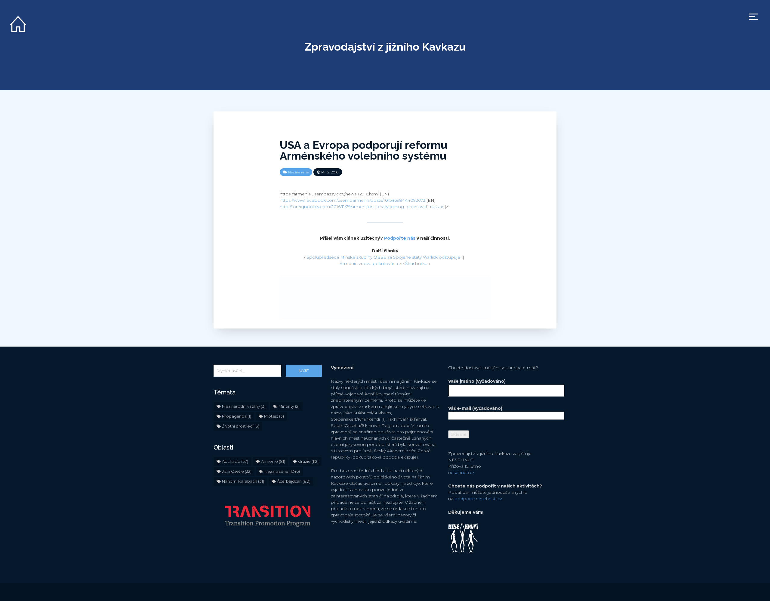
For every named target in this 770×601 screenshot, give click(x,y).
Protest (274, 416)
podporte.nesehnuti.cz (478, 498)
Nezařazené (298, 172)
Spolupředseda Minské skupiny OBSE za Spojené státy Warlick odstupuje (383, 257)
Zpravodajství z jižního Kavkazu (385, 46)
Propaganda (236, 416)
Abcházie (235, 461)
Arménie (273, 461)
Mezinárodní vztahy (244, 406)
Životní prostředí (240, 426)
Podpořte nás (399, 238)
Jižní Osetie (236, 471)
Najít (304, 370)
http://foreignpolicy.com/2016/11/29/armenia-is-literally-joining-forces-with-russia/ (361, 206)
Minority (289, 406)
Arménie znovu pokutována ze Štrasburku (383, 263)
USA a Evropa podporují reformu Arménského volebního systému (363, 150)
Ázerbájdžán (293, 481)
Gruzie (308, 461)
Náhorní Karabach (243, 481)
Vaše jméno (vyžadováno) (477, 381)
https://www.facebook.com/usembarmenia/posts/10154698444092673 (352, 200)
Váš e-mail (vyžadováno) (475, 408)
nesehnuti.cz (461, 472)
